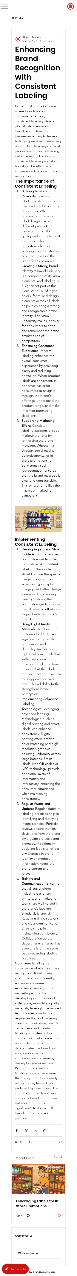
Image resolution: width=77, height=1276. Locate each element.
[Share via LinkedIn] (35, 1130)
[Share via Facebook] (17, 1130)
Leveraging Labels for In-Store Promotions (38, 1203)
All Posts (17, 17)
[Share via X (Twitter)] (26, 1130)
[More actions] (60, 39)
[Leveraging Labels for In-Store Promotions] (38, 1179)
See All (58, 1157)
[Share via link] (44, 1130)
